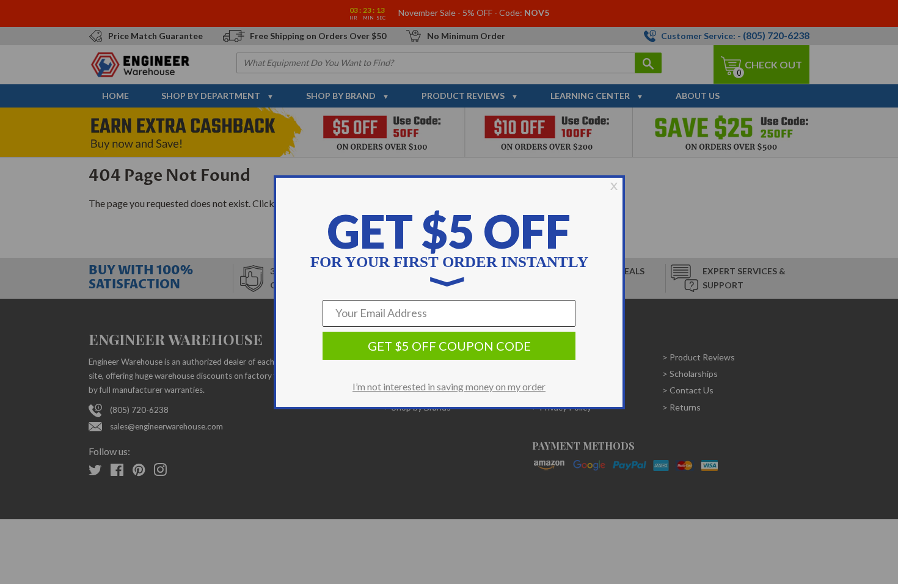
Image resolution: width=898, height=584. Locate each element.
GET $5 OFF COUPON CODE (449, 345)
